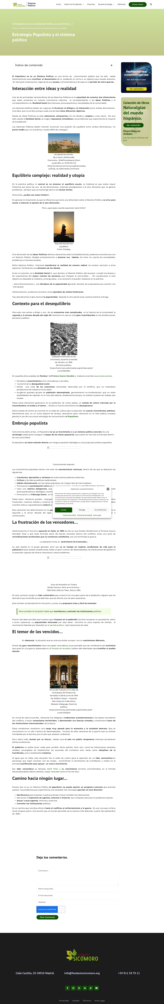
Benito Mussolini (43, 603)
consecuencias (105, 376)
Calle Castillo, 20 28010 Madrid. (35, 973)
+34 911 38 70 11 (129, 973)
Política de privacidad (84, 515)
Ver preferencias (100, 510)
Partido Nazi (73, 772)
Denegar (82, 510)
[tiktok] (90, 988)
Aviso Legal (97, 515)
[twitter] (79, 988)
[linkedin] (85, 988)
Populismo (73, 416)
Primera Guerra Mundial (62, 376)
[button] (108, 489)
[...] (70, 24)
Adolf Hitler (52, 769)
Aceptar (63, 510)
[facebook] (67, 988)
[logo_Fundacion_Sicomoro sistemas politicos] (24, 2)
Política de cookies (69, 515)
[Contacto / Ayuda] (151, 4)
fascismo (34, 531)
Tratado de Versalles (61, 648)
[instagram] (73, 988)
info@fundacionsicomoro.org (82, 973)
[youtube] (96, 988)
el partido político (56, 625)
